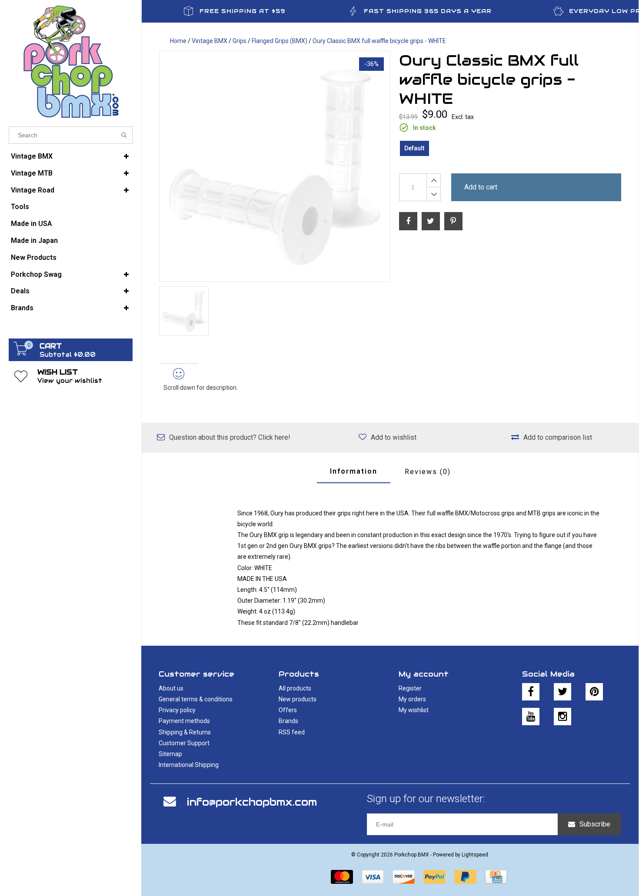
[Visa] (373, 877)
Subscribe (594, 824)
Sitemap (170, 753)
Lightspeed (475, 855)
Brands (22, 308)
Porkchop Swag (36, 274)
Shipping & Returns (185, 732)
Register (410, 688)
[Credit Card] (496, 877)
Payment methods (184, 720)
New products (297, 699)
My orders (412, 699)
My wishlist (414, 710)
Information (353, 471)
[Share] (408, 221)
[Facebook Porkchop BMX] (530, 691)
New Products (34, 257)
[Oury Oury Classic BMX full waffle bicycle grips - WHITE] (275, 166)
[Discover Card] (404, 877)
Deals (20, 291)
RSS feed (292, 732)
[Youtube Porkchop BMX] (530, 716)
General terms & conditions (196, 699)
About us (171, 688)
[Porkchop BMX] (70, 61)
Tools (20, 206)
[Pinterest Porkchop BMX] (594, 691)
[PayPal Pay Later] (465, 877)
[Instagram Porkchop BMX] (562, 716)
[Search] (124, 135)
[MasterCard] (342, 877)
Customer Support (184, 743)
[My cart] (21, 353)
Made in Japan (34, 240)
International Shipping (189, 764)
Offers (288, 710)
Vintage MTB (32, 173)
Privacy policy (177, 710)
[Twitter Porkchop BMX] (562, 691)
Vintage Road (32, 190)
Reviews (428, 472)
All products (295, 688)
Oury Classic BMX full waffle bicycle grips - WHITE (379, 40)
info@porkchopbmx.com (252, 802)
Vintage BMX (32, 156)
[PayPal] (434, 877)
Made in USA (31, 223)
